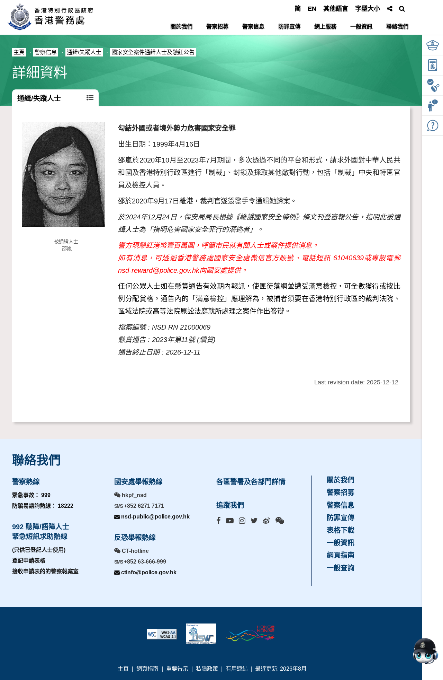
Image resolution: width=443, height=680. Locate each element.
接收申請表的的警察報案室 (45, 571)
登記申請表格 (28, 561)
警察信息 (253, 26)
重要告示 (177, 669)
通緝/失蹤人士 (84, 52)
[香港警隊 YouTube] (230, 520)
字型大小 (367, 8)
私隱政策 (207, 669)
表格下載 (340, 530)
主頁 (19, 52)
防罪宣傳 (289, 26)
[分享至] (389, 8)
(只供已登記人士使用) (38, 550)
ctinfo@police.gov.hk (148, 572)
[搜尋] (402, 8)
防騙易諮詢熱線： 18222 (42, 506)
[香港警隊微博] (266, 520)
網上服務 (325, 26)
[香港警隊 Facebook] (218, 520)
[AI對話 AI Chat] (425, 651)
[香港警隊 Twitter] (254, 520)
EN (312, 8)
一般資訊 (361, 26)
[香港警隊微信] (279, 520)
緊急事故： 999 (31, 495)
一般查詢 (340, 568)
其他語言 (335, 8)
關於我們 (181, 26)
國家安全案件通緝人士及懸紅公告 (153, 52)
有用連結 (237, 669)
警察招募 (217, 26)
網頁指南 (340, 555)
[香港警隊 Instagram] (242, 520)
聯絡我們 (397, 26)
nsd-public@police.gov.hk (155, 517)
